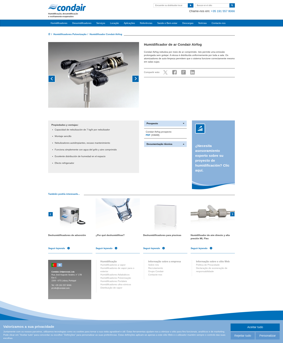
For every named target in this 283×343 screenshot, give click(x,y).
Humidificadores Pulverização (70, 34)
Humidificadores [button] (59, 23)
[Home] (49, 34)
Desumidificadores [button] (81, 23)
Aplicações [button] (129, 23)
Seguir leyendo (57, 248)
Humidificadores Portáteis (113, 281)
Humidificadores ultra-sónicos (115, 284)
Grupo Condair (156, 271)
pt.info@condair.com (60, 288)
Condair (67, 7)
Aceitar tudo (255, 327)
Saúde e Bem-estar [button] (167, 23)
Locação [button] (114, 23)
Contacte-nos (219, 23)
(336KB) (153, 135)
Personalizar (267, 335)
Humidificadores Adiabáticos (115, 274)
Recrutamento (155, 268)
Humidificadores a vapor (113, 264)
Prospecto (152, 123)
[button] (55, 79)
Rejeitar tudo (242, 335)
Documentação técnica (159, 144)
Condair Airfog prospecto (158, 131)
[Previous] (50, 213)
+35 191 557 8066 (223, 11)
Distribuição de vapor (111, 287)
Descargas (187, 23)
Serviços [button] (100, 23)
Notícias (202, 23)
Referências (146, 23)
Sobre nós (153, 264)
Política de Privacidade (208, 264)
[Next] (232, 213)
